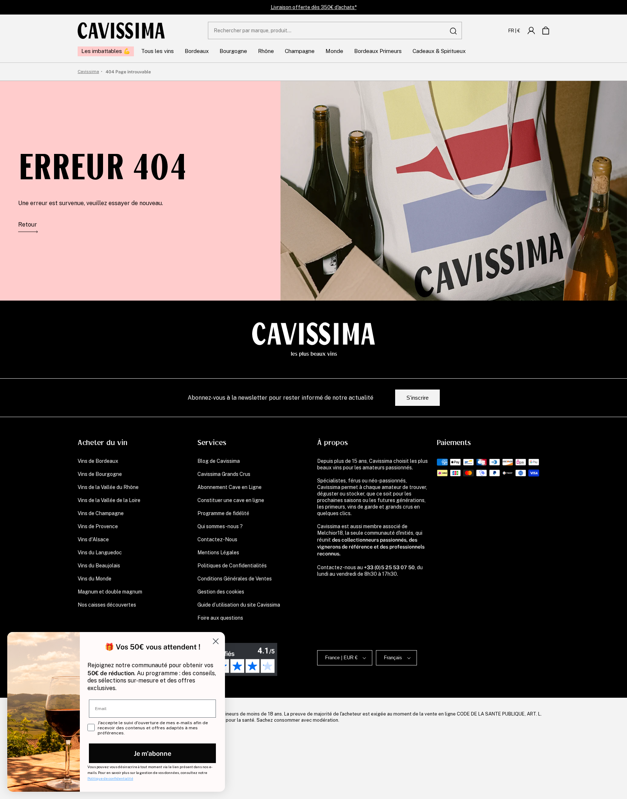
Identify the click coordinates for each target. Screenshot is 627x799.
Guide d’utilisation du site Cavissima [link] (238, 605)
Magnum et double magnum (110, 592)
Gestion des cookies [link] (220, 592)
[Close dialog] (215, 641)
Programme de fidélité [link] (223, 513)
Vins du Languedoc (100, 552)
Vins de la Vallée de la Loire (109, 500)
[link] (531, 30)
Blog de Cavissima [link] (218, 461)
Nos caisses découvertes (107, 605)
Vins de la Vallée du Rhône (108, 487)
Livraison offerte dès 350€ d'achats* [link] (314, 7)
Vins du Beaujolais (99, 565)
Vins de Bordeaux (98, 461)
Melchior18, (330, 533)
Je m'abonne (152, 753)
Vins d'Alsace (93, 539)
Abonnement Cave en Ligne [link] (229, 487)
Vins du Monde (94, 579)
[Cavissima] (121, 30)
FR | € (514, 30)
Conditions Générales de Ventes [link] (234, 579)
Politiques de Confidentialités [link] (232, 565)
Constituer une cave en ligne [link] (230, 500)
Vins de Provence (98, 526)
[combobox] (335, 30)
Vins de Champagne (101, 513)
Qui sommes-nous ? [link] (220, 526)
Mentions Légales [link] (218, 552)
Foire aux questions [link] (220, 618)
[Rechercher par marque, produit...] (454, 31)
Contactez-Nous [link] (217, 539)
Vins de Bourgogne (100, 474)
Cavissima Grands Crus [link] (223, 474)
